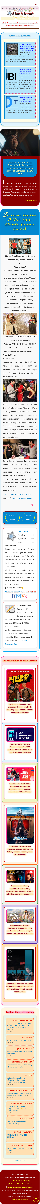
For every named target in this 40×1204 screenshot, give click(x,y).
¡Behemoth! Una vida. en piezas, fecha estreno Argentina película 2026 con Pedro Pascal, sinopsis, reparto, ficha (20, 988)
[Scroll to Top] (36, 1199)
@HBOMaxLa (27, 1037)
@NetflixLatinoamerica (22, 1062)
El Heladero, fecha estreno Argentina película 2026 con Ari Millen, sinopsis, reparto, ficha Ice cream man (20, 850)
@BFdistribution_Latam (22, 1145)
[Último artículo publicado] (20, 142)
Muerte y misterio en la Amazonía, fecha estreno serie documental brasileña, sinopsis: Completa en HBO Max (20, 168)
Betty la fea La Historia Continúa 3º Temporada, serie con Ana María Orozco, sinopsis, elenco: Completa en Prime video (19, 929)
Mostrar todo (20, 1161)
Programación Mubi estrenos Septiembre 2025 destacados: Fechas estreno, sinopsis (25, 74)
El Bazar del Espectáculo (20, 1181)
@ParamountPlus (24, 1049)
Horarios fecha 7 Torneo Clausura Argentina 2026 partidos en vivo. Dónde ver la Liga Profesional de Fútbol (20, 748)
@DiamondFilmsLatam (23, 1132)
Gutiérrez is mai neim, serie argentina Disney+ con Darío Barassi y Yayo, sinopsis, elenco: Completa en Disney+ (20, 708)
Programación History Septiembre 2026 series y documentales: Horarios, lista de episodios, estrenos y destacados (19, 890)
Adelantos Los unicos (22, 498)
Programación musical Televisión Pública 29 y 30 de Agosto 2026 (26, 99)
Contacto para (20, 1187)
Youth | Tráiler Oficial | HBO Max (19, 1040)
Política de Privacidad (20, 1200)
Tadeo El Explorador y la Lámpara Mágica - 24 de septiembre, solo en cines (16, 1080)
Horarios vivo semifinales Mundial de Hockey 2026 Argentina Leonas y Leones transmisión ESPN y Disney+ (20, 788)
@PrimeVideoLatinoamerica (20, 1090)
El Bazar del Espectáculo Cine (20, 1184)
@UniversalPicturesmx (22, 1020)
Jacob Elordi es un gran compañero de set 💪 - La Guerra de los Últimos (19, 1109)
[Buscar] (36, 4)
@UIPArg (28, 1075)
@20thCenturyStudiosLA (21, 1103)
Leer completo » (31, 200)
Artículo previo (28, 517)
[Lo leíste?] (12, 54)
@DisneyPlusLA (25, 1119)
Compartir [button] (33, 505)
